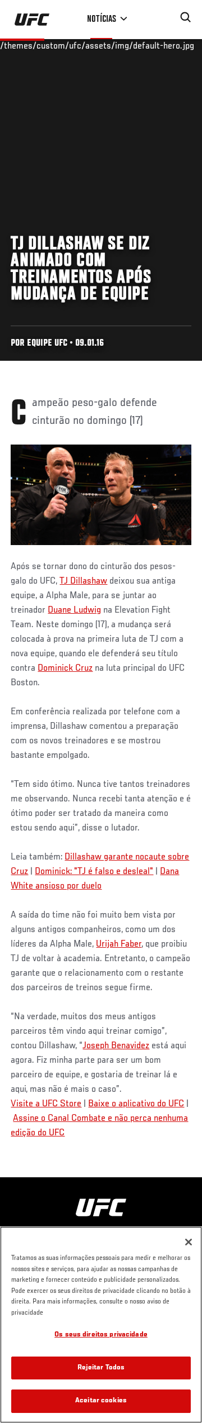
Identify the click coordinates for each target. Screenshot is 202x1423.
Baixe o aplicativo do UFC (136, 1104)
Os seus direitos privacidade (101, 1335)
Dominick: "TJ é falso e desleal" (94, 872)
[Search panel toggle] (185, 17)
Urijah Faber (118, 944)
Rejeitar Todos (101, 1368)
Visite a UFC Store (46, 1104)
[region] (101, 1324)
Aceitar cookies (101, 1401)
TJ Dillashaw (83, 581)
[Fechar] (188, 1242)
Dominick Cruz (65, 668)
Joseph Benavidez (115, 1046)
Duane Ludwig (74, 610)
